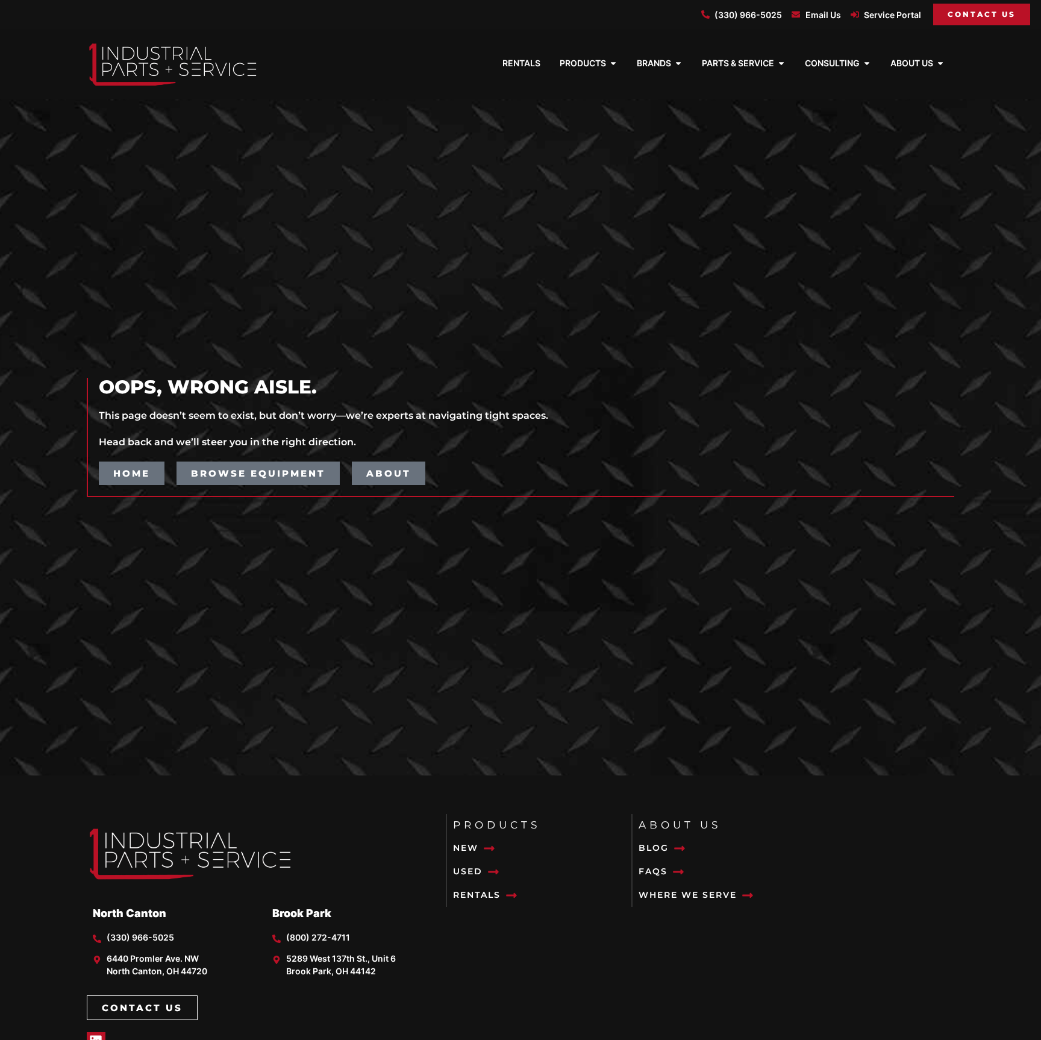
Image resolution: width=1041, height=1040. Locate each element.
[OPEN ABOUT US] (940, 63)
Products (496, 825)
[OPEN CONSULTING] (867, 63)
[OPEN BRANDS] (678, 63)
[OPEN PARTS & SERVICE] (781, 63)
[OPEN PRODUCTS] (613, 63)
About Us (680, 825)
